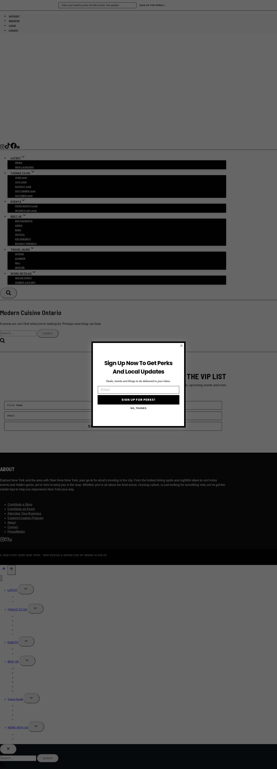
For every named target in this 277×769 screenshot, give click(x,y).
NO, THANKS (139, 408)
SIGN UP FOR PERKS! (138, 400)
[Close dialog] (181, 345)
